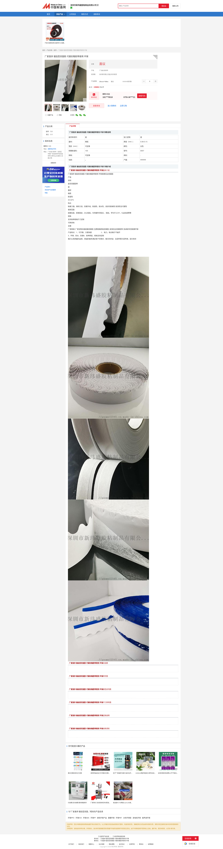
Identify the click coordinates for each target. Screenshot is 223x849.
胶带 (55, 50)
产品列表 (49, 50)
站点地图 (101, 844)
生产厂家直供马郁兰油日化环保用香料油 (125, 773)
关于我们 (71, 844)
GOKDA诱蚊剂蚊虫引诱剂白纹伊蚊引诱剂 (148, 773)
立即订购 (123, 105)
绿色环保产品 (102, 818)
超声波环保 (146, 818)
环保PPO (71, 818)
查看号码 (141, 96)
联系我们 (81, 844)
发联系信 (96, 105)
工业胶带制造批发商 (119, 836)
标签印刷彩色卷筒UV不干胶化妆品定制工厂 (171, 773)
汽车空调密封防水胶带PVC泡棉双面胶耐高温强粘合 (61, 43)
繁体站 (141, 844)
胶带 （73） (50, 132)
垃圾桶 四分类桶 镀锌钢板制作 (77, 803)
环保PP (93, 818)
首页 (43, 50)
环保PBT (119, 818)
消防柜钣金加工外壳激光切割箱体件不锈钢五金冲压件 (107, 773)
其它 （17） (50, 135)
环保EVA (79, 818)
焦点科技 (114, 847)
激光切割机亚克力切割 (75, 773)
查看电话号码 (52, 149)
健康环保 (111, 818)
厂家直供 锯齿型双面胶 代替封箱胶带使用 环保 (114, 839)
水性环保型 (127, 818)
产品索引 (47, 187)
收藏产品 (50, 115)
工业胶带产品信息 (103, 836)
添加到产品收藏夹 (50, 190)
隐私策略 (111, 844)
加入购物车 (112, 105)
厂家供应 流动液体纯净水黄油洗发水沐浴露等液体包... (107, 803)
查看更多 (53, 163)
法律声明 (132, 844)
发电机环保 (137, 818)
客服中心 (91, 844)
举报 (60, 115)
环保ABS (86, 818)
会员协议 (122, 844)
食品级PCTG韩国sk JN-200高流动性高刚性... (126, 803)
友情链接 (150, 844)
